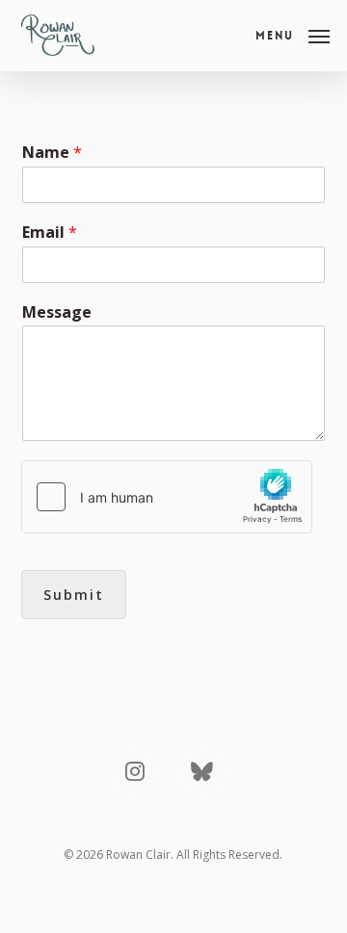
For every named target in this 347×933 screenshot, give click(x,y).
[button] (292, 33)
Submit (73, 594)
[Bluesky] (202, 772)
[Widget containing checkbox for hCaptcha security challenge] (166, 496)
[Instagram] (135, 772)
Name (52, 153)
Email (49, 232)
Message (57, 312)
